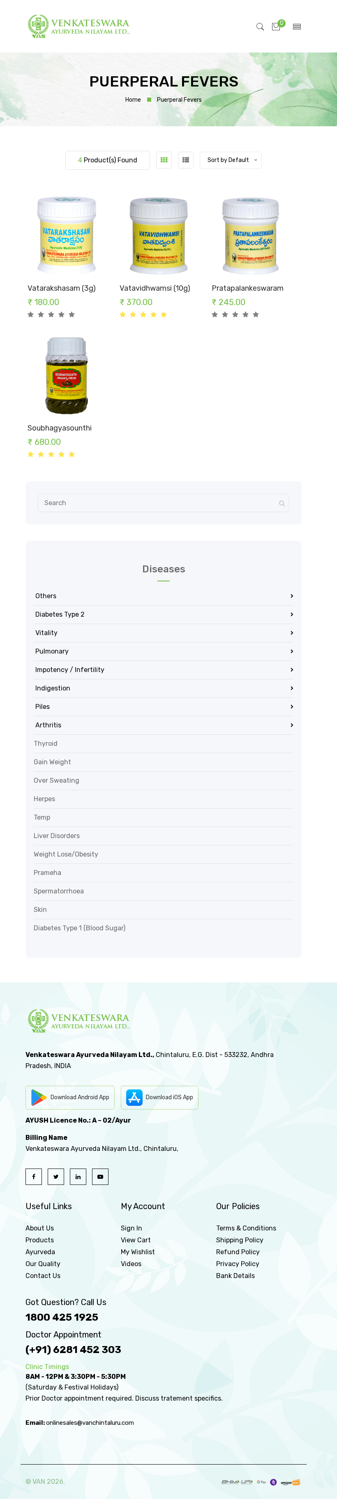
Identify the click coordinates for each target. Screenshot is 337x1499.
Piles (42, 707)
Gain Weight (52, 762)
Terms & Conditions (246, 1228)
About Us (39, 1228)
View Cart (136, 1240)
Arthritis (47, 725)
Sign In (131, 1228)
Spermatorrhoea (59, 891)
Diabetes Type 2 (59, 614)
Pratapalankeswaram (248, 288)
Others (45, 596)
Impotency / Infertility (69, 670)
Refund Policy (238, 1252)
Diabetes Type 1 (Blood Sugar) (79, 928)
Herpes (44, 799)
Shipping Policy (239, 1240)
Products (39, 1240)
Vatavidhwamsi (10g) (155, 288)
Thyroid (46, 743)
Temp (42, 817)
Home (133, 99)
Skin (40, 910)
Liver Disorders (57, 836)
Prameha (47, 873)
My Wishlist (138, 1252)
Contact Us (42, 1276)
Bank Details (235, 1276)
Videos (131, 1264)
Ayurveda (40, 1252)
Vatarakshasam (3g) (62, 288)
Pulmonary (51, 651)
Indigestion (52, 688)
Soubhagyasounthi (60, 428)
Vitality (46, 633)
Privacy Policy (237, 1264)
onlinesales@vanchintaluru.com (90, 1422)
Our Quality (42, 1264)
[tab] (164, 160)
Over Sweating (56, 780)
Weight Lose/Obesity (66, 854)
